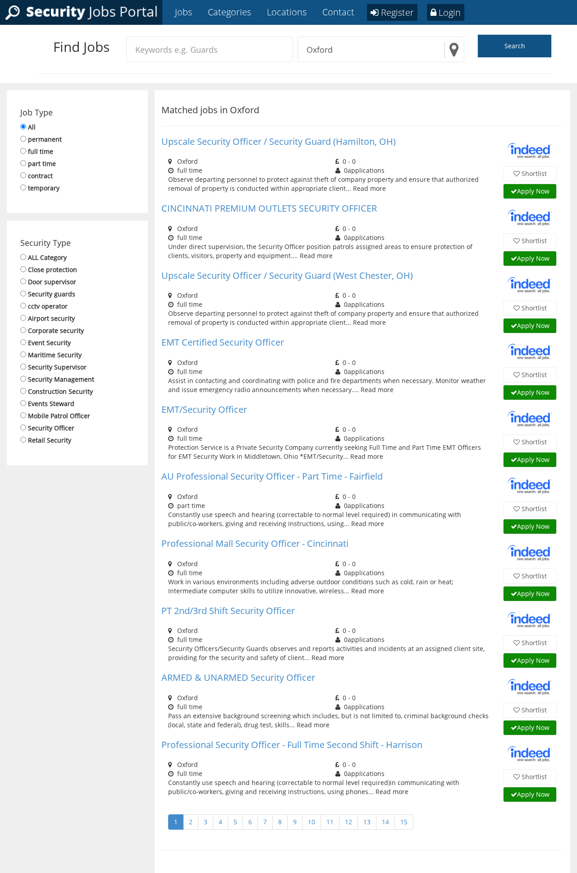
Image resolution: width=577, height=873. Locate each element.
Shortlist (533, 173)
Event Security (49, 342)
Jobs (183, 11)
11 (330, 822)
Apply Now (533, 191)
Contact (338, 11)
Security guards (51, 294)
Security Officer (51, 428)
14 (385, 822)
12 (348, 822)
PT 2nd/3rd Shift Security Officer (228, 611)
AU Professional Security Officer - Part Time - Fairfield (272, 476)
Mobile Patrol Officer (59, 415)
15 (404, 822)
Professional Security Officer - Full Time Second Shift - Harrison (291, 745)
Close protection (52, 269)
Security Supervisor (57, 367)
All (32, 127)
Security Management (61, 379)
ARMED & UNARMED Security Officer (238, 677)
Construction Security (60, 391)
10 (311, 822)
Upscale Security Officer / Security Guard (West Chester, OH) (287, 275)
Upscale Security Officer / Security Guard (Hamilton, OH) (278, 141)
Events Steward (51, 403)
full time (40, 151)
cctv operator (48, 306)
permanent (45, 139)
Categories (229, 11)
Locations (287, 11)
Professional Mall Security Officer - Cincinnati (254, 543)
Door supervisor (52, 281)
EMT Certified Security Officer (222, 342)
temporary (44, 188)
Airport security (51, 318)
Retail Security (49, 440)
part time (42, 163)
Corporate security (56, 330)
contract (40, 175)
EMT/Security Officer (204, 409)
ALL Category (47, 257)
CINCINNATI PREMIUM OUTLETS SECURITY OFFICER (269, 208)
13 (367, 822)
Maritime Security (55, 355)
